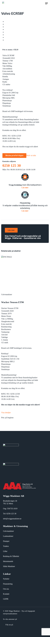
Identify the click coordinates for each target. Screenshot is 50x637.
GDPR (5, 599)
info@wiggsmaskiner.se (12, 519)
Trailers (6, 546)
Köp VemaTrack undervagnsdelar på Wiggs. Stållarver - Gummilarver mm (23, 237)
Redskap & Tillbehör (11, 556)
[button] (46, 3)
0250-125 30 (11, 514)
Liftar (5, 551)
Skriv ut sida (31, 155)
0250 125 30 (11, 165)
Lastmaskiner (8, 536)
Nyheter (6, 579)
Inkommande (8, 561)
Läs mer (25, 188)
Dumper (6, 541)
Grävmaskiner (8, 531)
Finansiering (7, 584)
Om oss (6, 589)
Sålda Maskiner (9, 566)
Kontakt (6, 594)
